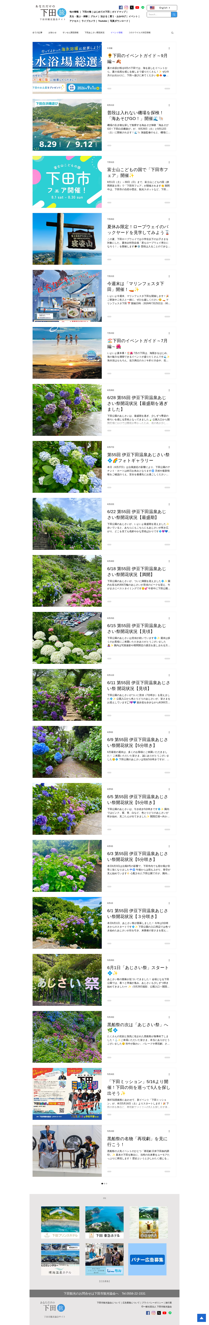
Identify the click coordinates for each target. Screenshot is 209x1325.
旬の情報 (74, 11)
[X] (132, 7)
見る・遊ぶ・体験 (78, 16)
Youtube (102, 21)
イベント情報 (117, 32)
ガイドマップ (119, 11)
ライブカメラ (88, 21)
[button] (172, 33)
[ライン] (143, 7)
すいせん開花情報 (70, 32)
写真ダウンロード (119, 21)
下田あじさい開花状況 (94, 32)
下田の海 (86, 11)
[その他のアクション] (170, 48)
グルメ (94, 16)
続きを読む (134, 32)
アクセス (74, 21)
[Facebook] (121, 7)
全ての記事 (37, 32)
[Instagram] (126, 7)
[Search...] (174, 14)
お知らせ (52, 32)
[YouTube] (137, 7)
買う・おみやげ (118, 16)
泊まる (104, 16)
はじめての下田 (102, 11)
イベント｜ (134, 16)
